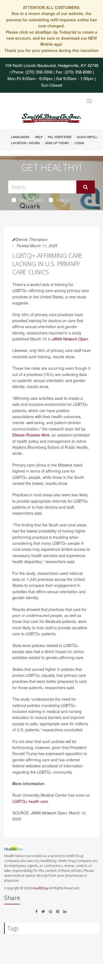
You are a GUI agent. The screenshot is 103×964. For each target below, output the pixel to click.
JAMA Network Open (70, 339)
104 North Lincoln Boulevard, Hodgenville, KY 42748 (51, 65)
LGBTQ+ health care (30, 801)
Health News (31, 200)
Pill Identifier (59, 137)
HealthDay (40, 888)
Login (79, 143)
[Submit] (85, 187)
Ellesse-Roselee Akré (30, 435)
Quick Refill (87, 137)
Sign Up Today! (57, 143)
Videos (62, 200)
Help (39, 137)
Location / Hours (25, 143)
